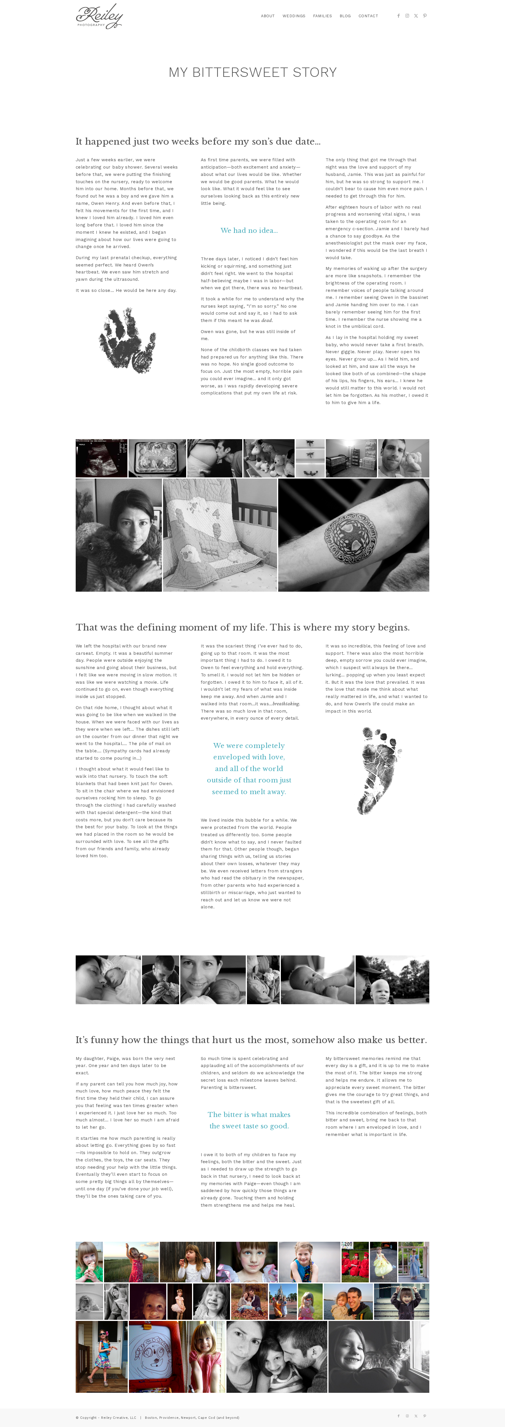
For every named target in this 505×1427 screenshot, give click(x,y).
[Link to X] (416, 15)
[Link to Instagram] (407, 15)
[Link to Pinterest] (425, 15)
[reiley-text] (100, 16)
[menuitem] (268, 16)
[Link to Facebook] (398, 15)
